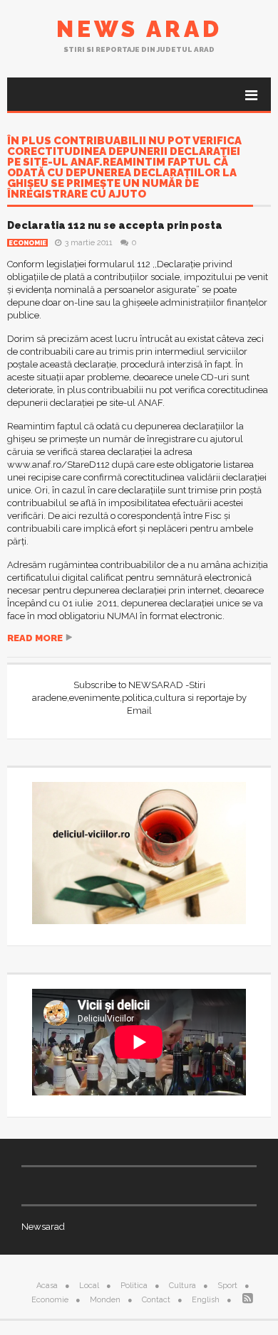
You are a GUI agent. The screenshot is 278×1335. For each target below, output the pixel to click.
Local (89, 1285)
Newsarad (43, 1226)
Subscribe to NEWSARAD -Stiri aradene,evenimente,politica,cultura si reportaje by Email (139, 698)
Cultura (182, 1285)
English (206, 1299)
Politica (134, 1285)
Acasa (47, 1285)
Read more (35, 638)
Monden (105, 1299)
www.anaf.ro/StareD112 (58, 464)
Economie (27, 243)
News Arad (139, 29)
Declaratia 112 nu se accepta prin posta (114, 225)
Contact (156, 1299)
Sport (227, 1285)
